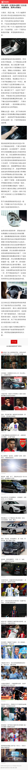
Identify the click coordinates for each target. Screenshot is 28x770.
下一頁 (14, 341)
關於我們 (3, 767)
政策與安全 (7, 767)
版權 (16, 767)
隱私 (14, 767)
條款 (11, 767)
